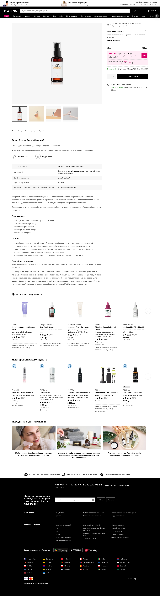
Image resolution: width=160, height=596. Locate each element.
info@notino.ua (110, 485)
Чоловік (111, 500)
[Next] (148, 311)
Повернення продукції (63, 525)
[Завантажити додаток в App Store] (76, 550)
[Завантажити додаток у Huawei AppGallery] (91, 550)
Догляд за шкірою (135, 24)
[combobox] (111, 76)
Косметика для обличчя (119, 24)
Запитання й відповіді (63, 540)
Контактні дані (124, 485)
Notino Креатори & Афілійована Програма (94, 529)
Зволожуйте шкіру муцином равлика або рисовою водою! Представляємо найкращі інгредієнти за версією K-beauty (79, 455)
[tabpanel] (57, 215)
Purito (109, 31)
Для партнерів (116, 531)
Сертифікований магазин (92, 516)
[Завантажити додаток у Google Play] (60, 550)
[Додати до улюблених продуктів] (145, 31)
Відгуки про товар (117, 525)
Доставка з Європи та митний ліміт (94, 534)
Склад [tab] (20, 131)
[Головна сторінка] (108, 25)
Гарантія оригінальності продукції (123, 513)
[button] (57, 63)
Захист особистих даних (120, 537)
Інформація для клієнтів (91, 525)
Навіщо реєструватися (63, 537)
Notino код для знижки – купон (94, 513)
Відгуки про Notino (118, 516)
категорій (114, 57)
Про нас (58, 516)
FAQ (56, 531)
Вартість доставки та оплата (146, 2)
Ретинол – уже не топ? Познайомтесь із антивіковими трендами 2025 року (124, 454)
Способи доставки (118, 528)
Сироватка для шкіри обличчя (121, 26)
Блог (56, 528)
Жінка (101, 500)
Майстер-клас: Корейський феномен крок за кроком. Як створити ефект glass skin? (33, 454)
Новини (58, 534)
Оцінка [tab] (41, 131)
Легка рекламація (117, 534)
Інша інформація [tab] (30, 131)
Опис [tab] (13, 131)
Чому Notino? (60, 513)
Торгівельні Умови (89, 538)
